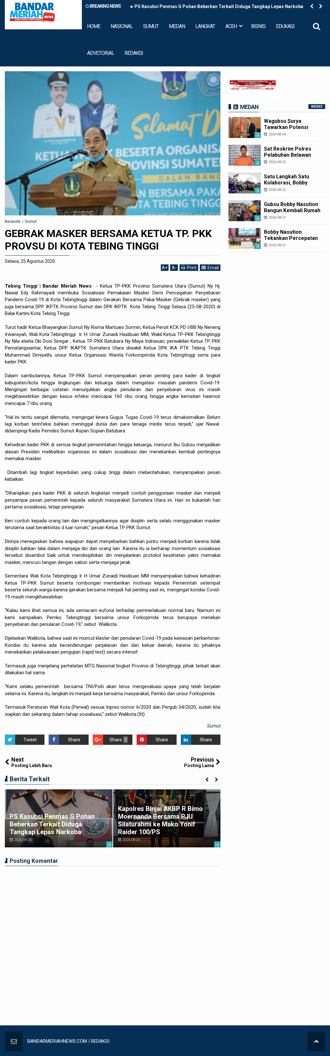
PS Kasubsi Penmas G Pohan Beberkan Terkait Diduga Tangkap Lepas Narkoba (218, 6)
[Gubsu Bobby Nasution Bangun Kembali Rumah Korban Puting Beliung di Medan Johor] (244, 210)
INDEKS (317, 106)
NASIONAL (122, 26)
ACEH (231, 26)
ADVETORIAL (100, 53)
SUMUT (151, 26)
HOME (93, 26)
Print (192, 267)
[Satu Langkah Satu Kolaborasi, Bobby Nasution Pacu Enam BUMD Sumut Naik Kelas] (244, 183)
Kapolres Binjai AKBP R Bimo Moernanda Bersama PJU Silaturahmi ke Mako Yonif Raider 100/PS (160, 820)
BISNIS (258, 26)
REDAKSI (133, 53)
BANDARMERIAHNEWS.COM (57, 1041)
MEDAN (177, 26)
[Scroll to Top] (316, 1041)
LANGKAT (205, 26)
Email (213, 267)
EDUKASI (285, 26)
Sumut (213, 726)
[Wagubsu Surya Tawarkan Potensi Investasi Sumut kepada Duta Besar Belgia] (244, 127)
